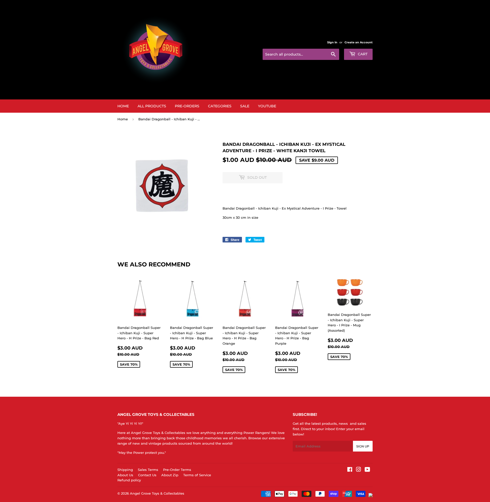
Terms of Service (197, 475)
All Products (152, 106)
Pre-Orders (187, 106)
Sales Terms (148, 470)
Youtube (267, 106)
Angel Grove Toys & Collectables (157, 493)
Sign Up (362, 446)
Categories (219, 106)
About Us (125, 475)
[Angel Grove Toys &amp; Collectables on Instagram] (358, 470)
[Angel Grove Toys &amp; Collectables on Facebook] (349, 470)
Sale (244, 106)
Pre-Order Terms (177, 470)
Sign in (332, 42)
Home (123, 106)
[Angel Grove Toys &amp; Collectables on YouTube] (367, 470)
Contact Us (147, 475)
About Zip (169, 475)
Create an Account (359, 42)
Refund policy (129, 480)
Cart (362, 54)
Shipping (125, 470)
